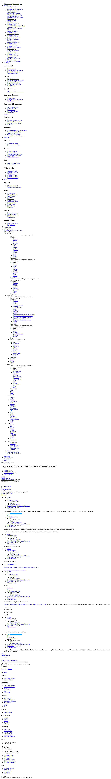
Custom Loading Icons (6, 489)
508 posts (17, 622)
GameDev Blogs (8, 733)
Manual (13, 69)
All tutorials (13, 85)
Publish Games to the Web (26, 316)
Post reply (3, 477)
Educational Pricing (14, 133)
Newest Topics (16, 145)
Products (6, 5)
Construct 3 (21, 235)
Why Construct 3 (8, 698)
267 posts (17, 595)
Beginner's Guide (14, 79)
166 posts (17, 504)
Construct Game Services (24, 279)
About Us (6, 718)
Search (5, 460)
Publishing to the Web (18, 80)
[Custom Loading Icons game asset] (1, 488)
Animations (15, 195)
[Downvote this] (23, 506)
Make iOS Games (24, 318)
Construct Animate (21, 259)
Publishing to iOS (15, 83)
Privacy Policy (7, 769)
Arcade (8, 423)
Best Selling (14, 214)
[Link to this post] (10, 507)
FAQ (11, 124)
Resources (6, 62)
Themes (13, 204)
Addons (13, 193)
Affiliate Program (8, 712)
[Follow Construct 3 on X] (11, 174)
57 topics (12, 554)
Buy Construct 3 (14, 185)
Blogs (8, 441)
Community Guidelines (9, 736)
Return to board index (12, 660)
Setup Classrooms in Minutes (20, 130)
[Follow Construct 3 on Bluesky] (12, 175)
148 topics (12, 539)
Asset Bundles (14, 223)
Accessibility (7, 772)
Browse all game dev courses (17, 91)
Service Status (7, 773)
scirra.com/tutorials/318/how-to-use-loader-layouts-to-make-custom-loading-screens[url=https (26, 604)
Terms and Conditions (9, 768)
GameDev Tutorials (8, 732)
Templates (13, 203)
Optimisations (17, 84)
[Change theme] (14, 453)
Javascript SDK (14, 111)
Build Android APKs (17, 81)
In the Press (6, 722)
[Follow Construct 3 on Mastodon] (12, 178)
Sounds (16, 201)
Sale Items (12, 225)
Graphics (13, 200)
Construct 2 (16, 339)
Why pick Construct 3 (16, 120)
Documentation (7, 689)
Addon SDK (15, 73)
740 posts (17, 554)
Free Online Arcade (8, 735)
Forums (9, 411)
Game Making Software (9, 678)
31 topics (12, 504)
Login (9, 227)
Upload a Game (15, 157)
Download (15, 107)
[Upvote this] (11, 506)
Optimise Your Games (25, 320)
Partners (5, 703)
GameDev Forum (8, 731)
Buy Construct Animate (15, 187)
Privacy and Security (17, 123)
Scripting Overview (16, 71)
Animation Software (8, 679)
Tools (11, 207)
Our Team (6, 719)
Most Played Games (18, 154)
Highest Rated (14, 215)
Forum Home (14, 143)
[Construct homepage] (13, 4)
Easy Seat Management (9, 699)
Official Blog (16, 163)
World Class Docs (15, 131)
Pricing (5, 688)
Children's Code (7, 771)
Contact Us (9, 450)
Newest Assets (15, 213)
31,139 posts (19, 522)
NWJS (14, 108)
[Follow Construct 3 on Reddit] (12, 171)
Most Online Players (16, 155)
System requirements (18, 70)
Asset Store (9, 395)
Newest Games (14, 152)
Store (5, 179)
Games (12, 199)
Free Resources (17, 121)
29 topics (12, 622)
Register (6, 227)
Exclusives (12, 217)
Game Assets (7, 729)
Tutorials (12, 101)
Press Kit (6, 721)
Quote (14, 508)
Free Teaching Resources (10, 701)
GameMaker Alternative (9, 685)
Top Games (14, 151)
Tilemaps (12, 205)
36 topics (12, 595)
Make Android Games (25, 317)
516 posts (18, 539)
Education (6, 114)
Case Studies (7, 692)
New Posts (13, 164)
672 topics (12, 522)
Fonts (11, 197)
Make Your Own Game (9, 687)
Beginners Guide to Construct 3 (27, 314)
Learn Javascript (7, 702)
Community (6, 137)
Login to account (15, 452)
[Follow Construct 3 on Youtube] (12, 172)
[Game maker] (13, 230)
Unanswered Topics (8, 457)
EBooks (12, 196)
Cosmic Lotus (4, 494)
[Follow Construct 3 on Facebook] (12, 176)
